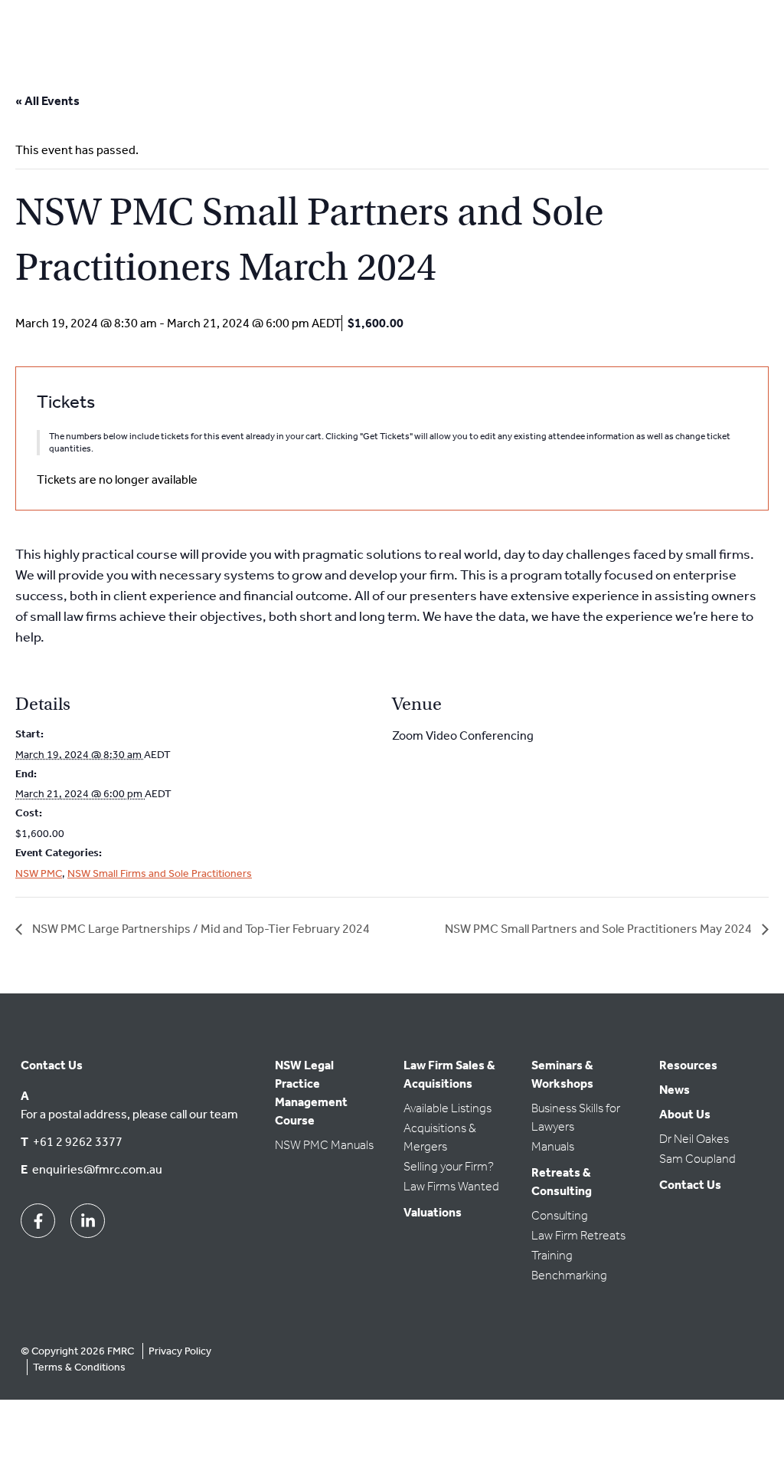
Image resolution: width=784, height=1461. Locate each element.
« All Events (47, 101)
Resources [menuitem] (688, 1065)
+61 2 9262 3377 (77, 1141)
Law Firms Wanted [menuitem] (451, 1186)
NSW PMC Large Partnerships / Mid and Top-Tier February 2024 (200, 928)
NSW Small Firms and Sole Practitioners (159, 873)
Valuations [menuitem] (432, 1212)
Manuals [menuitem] (552, 1146)
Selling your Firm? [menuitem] (448, 1166)
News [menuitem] (674, 1089)
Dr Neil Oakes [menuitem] (694, 1138)
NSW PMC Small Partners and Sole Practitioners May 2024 (599, 928)
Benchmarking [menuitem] (569, 1275)
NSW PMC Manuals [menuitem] (324, 1145)
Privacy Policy (180, 1351)
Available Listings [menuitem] (447, 1108)
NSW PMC (38, 873)
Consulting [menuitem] (559, 1215)
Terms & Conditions (79, 1367)
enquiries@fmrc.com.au (97, 1169)
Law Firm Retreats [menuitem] (578, 1235)
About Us (684, 1114)
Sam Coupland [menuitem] (697, 1158)
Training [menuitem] (552, 1255)
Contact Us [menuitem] (690, 1184)
